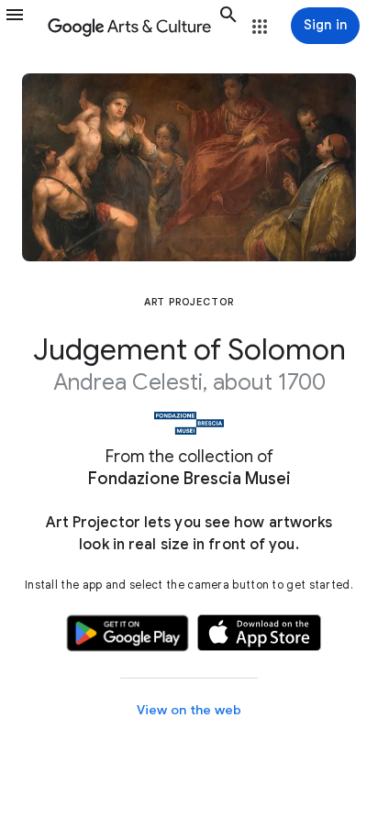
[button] (22, 26)
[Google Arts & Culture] (129, 25)
